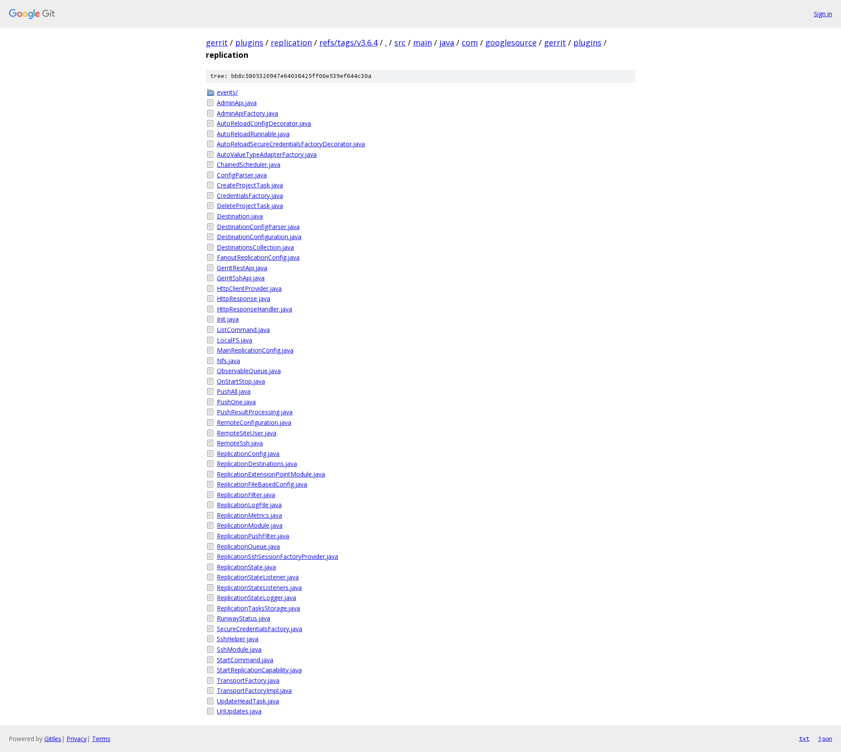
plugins (249, 42)
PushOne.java (236, 402)
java (446, 42)
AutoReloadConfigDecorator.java (264, 123)
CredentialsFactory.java (250, 195)
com (470, 42)
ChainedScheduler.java (248, 164)
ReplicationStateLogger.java (256, 597)
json (825, 738)
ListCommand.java (243, 329)
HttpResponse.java (243, 298)
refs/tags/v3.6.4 (348, 42)
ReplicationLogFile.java (249, 505)
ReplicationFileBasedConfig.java (262, 484)
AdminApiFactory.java (247, 113)
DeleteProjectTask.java (250, 205)
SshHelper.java (237, 639)
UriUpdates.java (239, 711)
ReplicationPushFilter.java (253, 536)
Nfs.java (228, 361)
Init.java (228, 319)
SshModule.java (239, 649)
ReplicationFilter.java (246, 495)
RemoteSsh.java (240, 443)
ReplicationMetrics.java (249, 515)
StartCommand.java (245, 660)
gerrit (217, 42)
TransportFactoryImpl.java (254, 690)
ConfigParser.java (242, 175)
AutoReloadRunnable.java (253, 134)
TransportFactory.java (248, 680)
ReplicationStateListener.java (258, 577)
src (400, 42)
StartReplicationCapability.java (259, 670)
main (422, 42)
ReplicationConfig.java (248, 453)
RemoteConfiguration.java (254, 422)
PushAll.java (234, 391)
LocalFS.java (234, 340)
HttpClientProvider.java (249, 288)
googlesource (511, 42)
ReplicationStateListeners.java (259, 587)
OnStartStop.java (241, 381)
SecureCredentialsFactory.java (259, 629)
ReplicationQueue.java (248, 546)
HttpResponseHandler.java (254, 309)
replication (291, 42)
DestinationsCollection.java (255, 247)
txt (804, 738)
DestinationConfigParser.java (258, 226)
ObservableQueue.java (249, 371)
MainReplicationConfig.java (255, 350)
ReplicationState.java (246, 567)
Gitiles (52, 738)
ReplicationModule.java (250, 525)
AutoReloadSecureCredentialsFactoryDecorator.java (291, 144)
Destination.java (240, 216)
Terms (101, 738)
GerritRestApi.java (242, 268)
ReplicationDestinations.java (257, 463)
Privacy (77, 738)
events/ (227, 92)
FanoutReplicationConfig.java (258, 257)
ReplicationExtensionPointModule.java (271, 474)
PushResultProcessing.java (255, 412)
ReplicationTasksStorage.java (258, 608)
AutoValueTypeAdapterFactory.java (267, 154)
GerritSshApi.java (241, 278)
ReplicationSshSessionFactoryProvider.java (277, 556)
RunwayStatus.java (243, 618)
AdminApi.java (237, 103)
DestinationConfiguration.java (259, 237)
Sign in (823, 14)
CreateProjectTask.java (250, 185)
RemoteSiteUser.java (246, 433)
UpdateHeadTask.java (248, 701)
